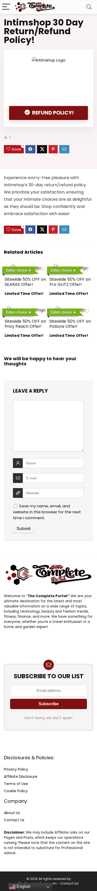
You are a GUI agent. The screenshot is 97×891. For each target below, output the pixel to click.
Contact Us (14, 820)
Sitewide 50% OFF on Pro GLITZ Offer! (70, 281)
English (23, 886)
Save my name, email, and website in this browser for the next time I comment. (47, 512)
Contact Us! (69, 883)
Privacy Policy (16, 769)
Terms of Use (16, 783)
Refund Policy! (52, 112)
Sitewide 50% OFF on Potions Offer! (70, 323)
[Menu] (6, 7)
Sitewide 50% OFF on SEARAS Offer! (25, 281)
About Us (12, 812)
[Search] (89, 7)
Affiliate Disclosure (20, 776)
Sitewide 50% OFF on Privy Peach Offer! (25, 323)
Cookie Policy (16, 790)
